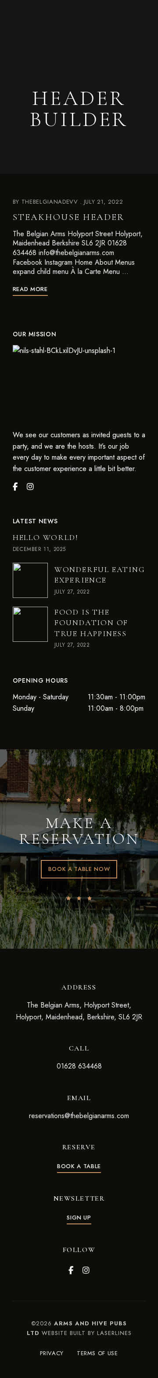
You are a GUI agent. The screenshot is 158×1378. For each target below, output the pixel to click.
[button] (79, 869)
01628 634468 (79, 1066)
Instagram (86, 1270)
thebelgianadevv (50, 202)
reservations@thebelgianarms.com (79, 1116)
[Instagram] (30, 487)
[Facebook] (15, 487)
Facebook (70, 1270)
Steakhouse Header (69, 217)
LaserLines (114, 1333)
